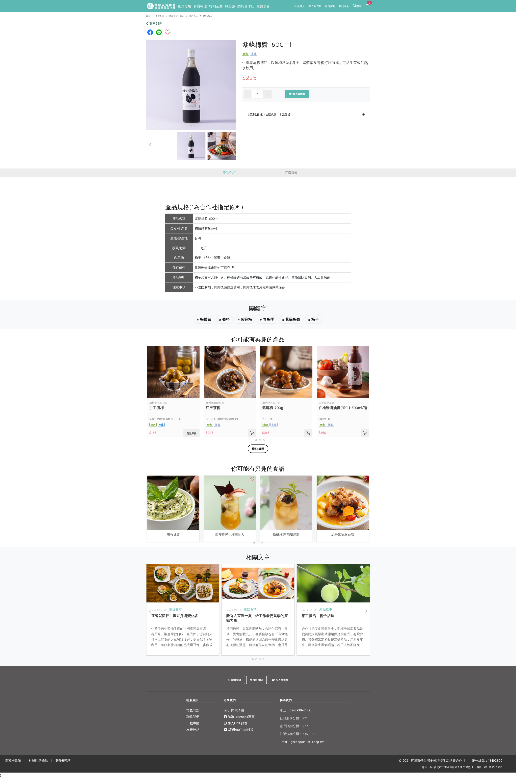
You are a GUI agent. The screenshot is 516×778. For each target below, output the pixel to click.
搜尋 (359, 6)
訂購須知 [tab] (291, 172)
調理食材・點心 (176, 16)
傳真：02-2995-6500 (489, 767)
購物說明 (344, 6)
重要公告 (263, 6)
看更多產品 (258, 448)
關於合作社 (245, 6)
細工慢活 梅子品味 (318, 616)
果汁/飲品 (207, 16)
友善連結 (192, 729)
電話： (284, 710)
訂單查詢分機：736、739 (298, 734)
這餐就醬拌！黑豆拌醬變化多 (174, 616)
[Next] (232, 144)
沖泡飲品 (193, 16)
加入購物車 (298, 93)
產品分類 (184, 6)
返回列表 (155, 23)
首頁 (148, 16)
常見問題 (192, 710)
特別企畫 (216, 6)
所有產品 (159, 16)
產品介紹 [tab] (229, 172)
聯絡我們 (192, 716)
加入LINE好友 (237, 723)
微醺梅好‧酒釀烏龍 (286, 534)
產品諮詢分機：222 (294, 726)
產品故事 (325, 609)
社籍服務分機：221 (293, 718)
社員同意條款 (38, 760)
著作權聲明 (63, 760)
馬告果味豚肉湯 (342, 534)
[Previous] (150, 144)
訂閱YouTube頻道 (240, 729)
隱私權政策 (13, 760)
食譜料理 (200, 6)
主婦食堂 (175, 609)
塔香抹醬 (173, 534)
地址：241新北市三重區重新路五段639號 (446, 767)
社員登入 (299, 6)
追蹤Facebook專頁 (241, 716)
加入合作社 (314, 6)
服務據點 (330, 6)
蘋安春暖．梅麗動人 (229, 534)
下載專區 (192, 723)
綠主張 (230, 6)
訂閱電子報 (235, 710)
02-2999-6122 (295, 710)
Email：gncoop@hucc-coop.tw (302, 741)
